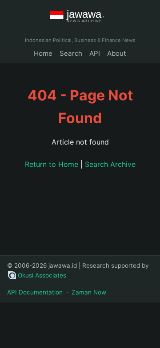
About (116, 53)
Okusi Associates (42, 275)
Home (43, 53)
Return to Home (51, 164)
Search (71, 53)
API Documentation (35, 292)
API (94, 53)
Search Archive (110, 164)
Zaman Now (89, 292)
